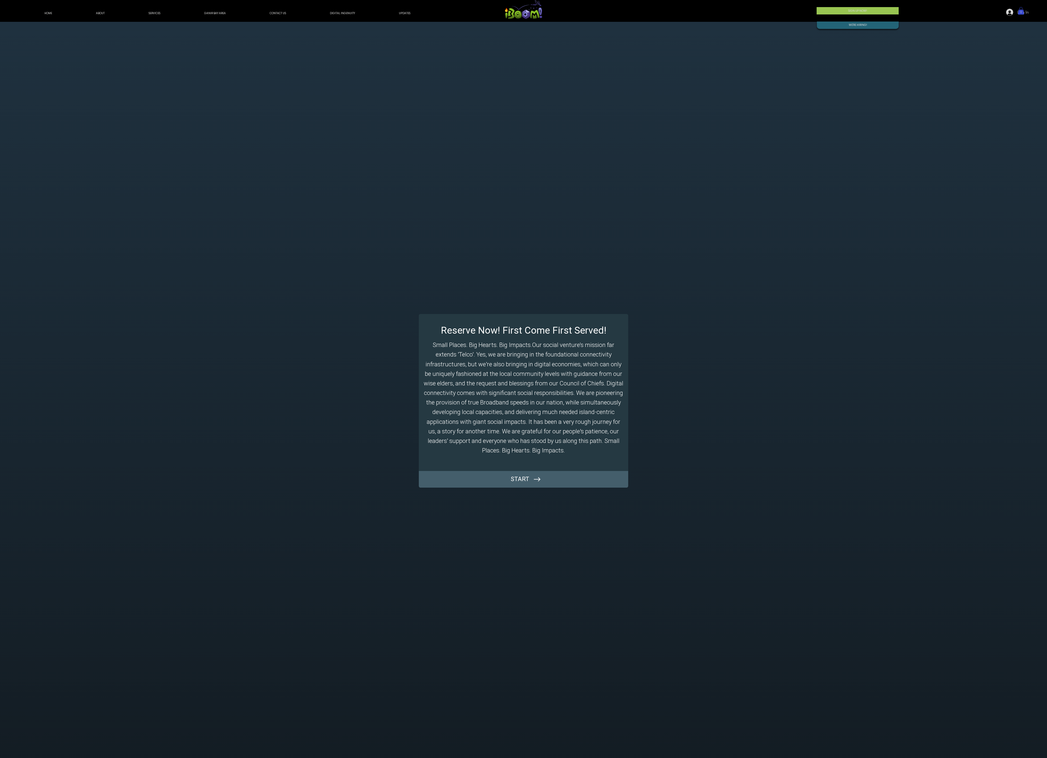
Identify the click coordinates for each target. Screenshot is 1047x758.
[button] (1021, 10)
